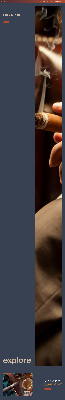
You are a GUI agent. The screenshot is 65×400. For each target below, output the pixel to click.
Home (40, 1)
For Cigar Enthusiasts (58, 1)
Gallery (47, 1)
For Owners (51, 1)
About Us (44, 1)
